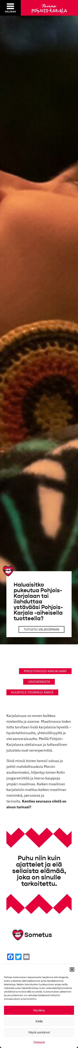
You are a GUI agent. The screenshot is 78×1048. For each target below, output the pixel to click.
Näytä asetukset (39, 1032)
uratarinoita (39, 682)
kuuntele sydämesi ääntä (32, 692)
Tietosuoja (39, 1041)
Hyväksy (39, 1010)
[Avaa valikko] (10, 8)
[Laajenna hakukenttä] (53, 8)
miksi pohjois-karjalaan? (45, 671)
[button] (72, 969)
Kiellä (39, 1021)
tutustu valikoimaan (41, 629)
